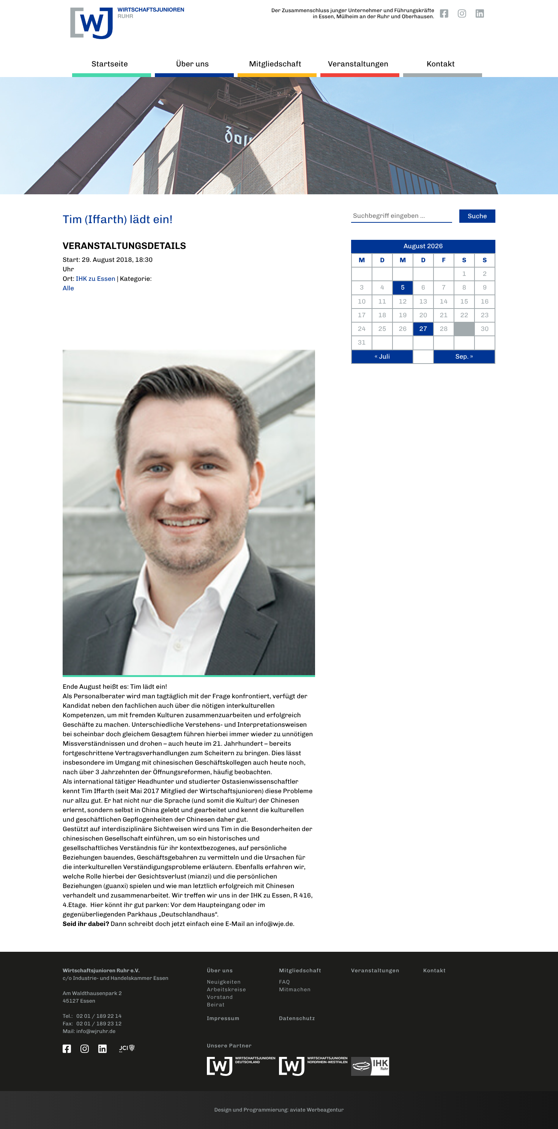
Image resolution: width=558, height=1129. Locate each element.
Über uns (192, 63)
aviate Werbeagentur (317, 1110)
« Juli (382, 357)
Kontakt (441, 63)
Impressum (223, 1018)
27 (423, 329)
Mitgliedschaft (275, 63)
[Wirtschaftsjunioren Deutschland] (243, 1062)
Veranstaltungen (358, 63)
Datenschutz (297, 1018)
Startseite (109, 63)
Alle (68, 288)
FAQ (284, 982)
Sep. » (464, 357)
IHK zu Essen (95, 279)
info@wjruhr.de (95, 1031)
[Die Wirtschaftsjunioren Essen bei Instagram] (463, 13)
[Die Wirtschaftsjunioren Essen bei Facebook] (445, 13)
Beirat (216, 1004)
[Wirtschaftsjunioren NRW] (315, 1062)
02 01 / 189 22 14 (98, 1016)
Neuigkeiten (224, 982)
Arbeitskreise (226, 989)
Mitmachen (295, 989)
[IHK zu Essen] (387, 1062)
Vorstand (220, 997)
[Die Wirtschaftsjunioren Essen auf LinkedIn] (481, 13)
